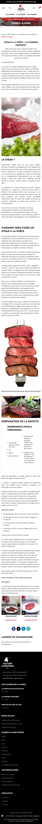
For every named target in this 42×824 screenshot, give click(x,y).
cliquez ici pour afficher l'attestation (21, 821)
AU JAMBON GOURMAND (10, 765)
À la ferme (5, 797)
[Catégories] (4, 8)
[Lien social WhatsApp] (28, 629)
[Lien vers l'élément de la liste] (21, 675)
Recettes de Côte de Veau (12, 705)
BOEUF (4, 737)
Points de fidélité (7, 781)
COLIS (4, 758)
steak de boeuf (28, 210)
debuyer (15, 593)
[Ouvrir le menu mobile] (10, 8)
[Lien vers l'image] (8, 663)
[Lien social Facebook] (14, 629)
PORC (3, 740)
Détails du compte (8, 774)
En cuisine (5, 805)
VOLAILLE (5, 751)
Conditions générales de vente (12, 724)
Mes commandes (7, 778)
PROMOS (5, 761)
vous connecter (15, 642)
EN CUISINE (21, 19)
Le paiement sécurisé (10, 697)
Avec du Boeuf (12, 19)
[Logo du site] (21, 8)
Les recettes (30, 19)
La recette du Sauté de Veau (13, 689)
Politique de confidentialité (11, 720)
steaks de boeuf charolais (14, 444)
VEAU (3, 744)
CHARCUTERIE (6, 754)
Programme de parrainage (11, 785)
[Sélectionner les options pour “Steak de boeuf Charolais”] (4, 613)
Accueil (4, 34)
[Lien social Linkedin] (23, 629)
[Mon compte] (34, 8)
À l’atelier (5, 801)
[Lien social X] (19, 629)
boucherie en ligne (31, 89)
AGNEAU (4, 747)
